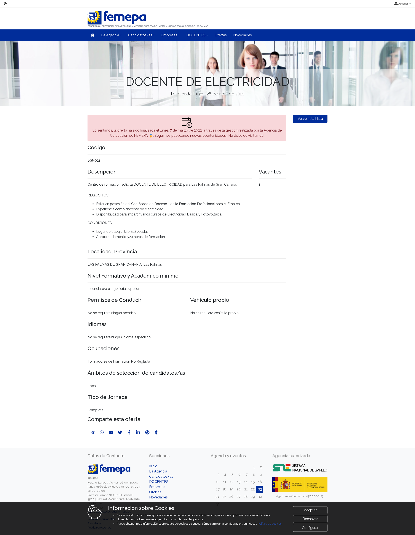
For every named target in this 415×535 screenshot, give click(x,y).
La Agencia (158, 471)
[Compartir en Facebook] (129, 432)
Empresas (157, 487)
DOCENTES (158, 482)
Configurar (310, 528)
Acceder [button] (403, 3)
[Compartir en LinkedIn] (138, 432)
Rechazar (310, 519)
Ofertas (221, 35)
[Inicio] (148, 17)
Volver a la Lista (310, 119)
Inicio (153, 466)
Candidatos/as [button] (140, 35)
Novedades (242, 35)
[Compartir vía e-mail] (111, 432)
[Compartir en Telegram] (93, 432)
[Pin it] (147, 432)
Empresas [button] (169, 35)
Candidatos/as (161, 476)
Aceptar (310, 510)
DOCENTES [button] (196, 35)
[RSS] (5, 3)
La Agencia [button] (110, 35)
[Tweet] (120, 432)
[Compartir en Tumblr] (156, 432)
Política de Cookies (269, 523)
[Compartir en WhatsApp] (102, 432)
